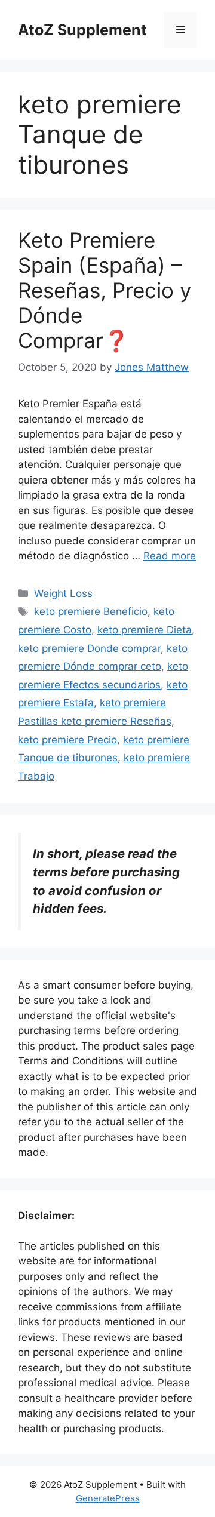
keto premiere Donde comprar (89, 648)
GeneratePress (108, 1498)
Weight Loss (63, 593)
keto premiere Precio (67, 740)
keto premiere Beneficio (91, 611)
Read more (169, 556)
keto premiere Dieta (144, 630)
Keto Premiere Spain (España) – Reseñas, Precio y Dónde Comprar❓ (104, 290)
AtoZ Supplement (82, 30)
